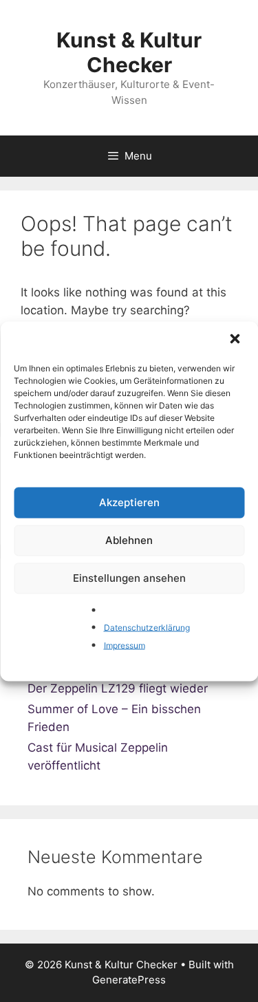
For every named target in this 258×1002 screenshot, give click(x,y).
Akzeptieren (129, 502)
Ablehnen (129, 540)
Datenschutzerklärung (147, 627)
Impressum (124, 645)
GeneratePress (129, 979)
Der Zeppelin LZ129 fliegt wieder (118, 688)
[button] (236, 339)
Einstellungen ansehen (129, 578)
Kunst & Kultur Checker (129, 52)
